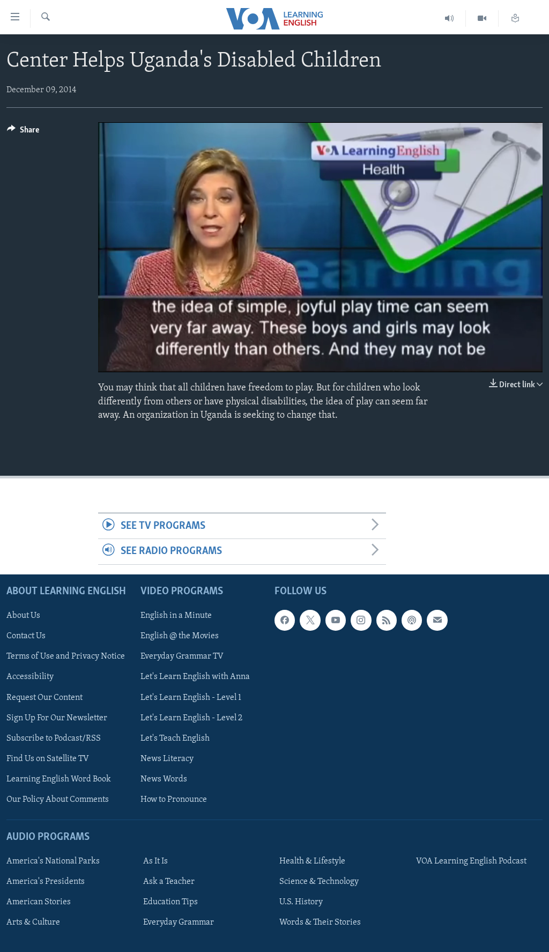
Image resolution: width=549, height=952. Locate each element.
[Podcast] (412, 620)
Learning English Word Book (58, 778)
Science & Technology (319, 881)
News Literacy (167, 758)
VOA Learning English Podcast (471, 861)
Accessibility (30, 677)
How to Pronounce (173, 799)
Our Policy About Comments (57, 799)
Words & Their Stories (320, 922)
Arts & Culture (33, 922)
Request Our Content (44, 697)
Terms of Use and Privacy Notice (65, 656)
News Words (163, 778)
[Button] (23, 132)
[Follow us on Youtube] (335, 620)
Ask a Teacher (169, 881)
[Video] (482, 18)
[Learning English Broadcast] (449, 18)
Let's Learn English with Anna (195, 677)
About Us (23, 615)
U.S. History (301, 902)
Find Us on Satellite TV (47, 758)
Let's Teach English (175, 738)
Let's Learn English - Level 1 (190, 697)
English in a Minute (176, 615)
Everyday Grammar (178, 922)
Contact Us (26, 636)
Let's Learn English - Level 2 (191, 717)
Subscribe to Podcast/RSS (53, 738)
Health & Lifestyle (312, 861)
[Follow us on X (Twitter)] (310, 620)
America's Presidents (45, 881)
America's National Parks (53, 861)
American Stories (38, 902)
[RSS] (386, 620)
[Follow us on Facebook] (284, 620)
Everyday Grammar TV (182, 656)
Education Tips (170, 902)
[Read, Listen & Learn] (515, 18)
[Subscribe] (437, 620)
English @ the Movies (179, 636)
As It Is (155, 861)
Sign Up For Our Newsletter (56, 717)
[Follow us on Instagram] (361, 620)
